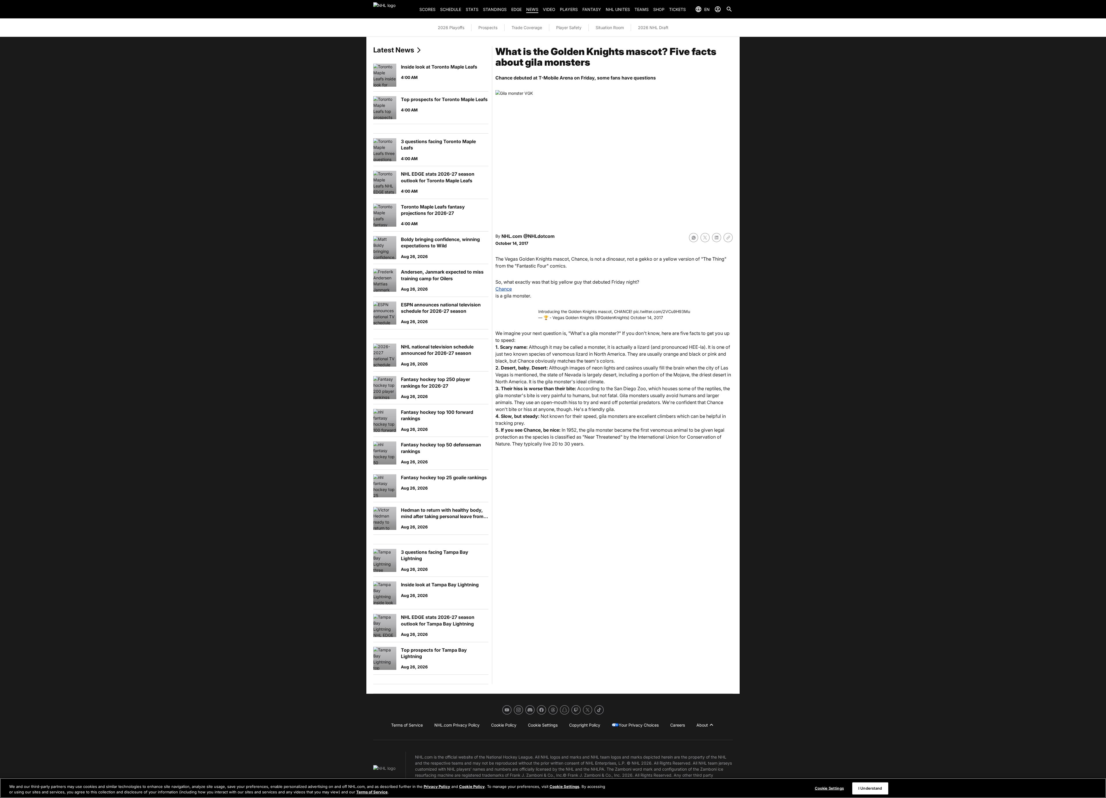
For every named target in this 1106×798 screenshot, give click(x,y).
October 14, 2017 (646, 317)
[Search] (729, 9)
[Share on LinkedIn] (716, 237)
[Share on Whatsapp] (693, 237)
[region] (553, 788)
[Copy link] (728, 237)
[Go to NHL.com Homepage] (394, 9)
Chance (503, 289)
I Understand (870, 788)
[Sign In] (717, 9)
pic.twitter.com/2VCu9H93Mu (661, 311)
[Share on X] (705, 237)
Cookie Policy (472, 786)
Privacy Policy (437, 786)
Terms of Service (372, 792)
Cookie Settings (564, 786)
